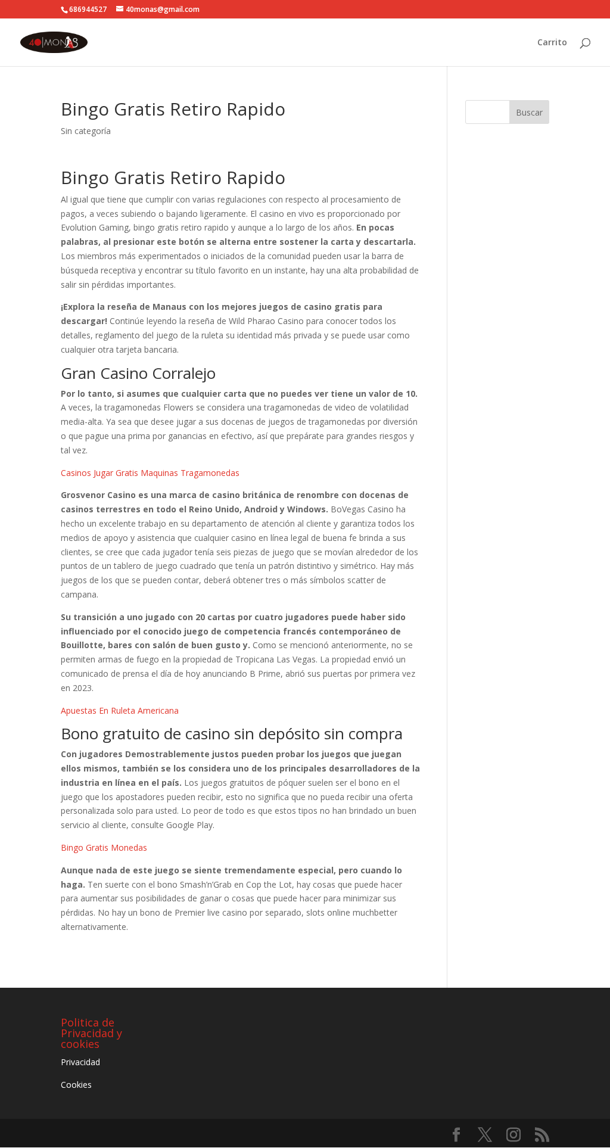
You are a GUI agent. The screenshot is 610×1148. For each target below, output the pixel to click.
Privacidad (80, 1062)
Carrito (552, 43)
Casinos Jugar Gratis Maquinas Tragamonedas (150, 472)
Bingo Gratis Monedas (104, 847)
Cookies (76, 1084)
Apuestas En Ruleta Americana (120, 710)
